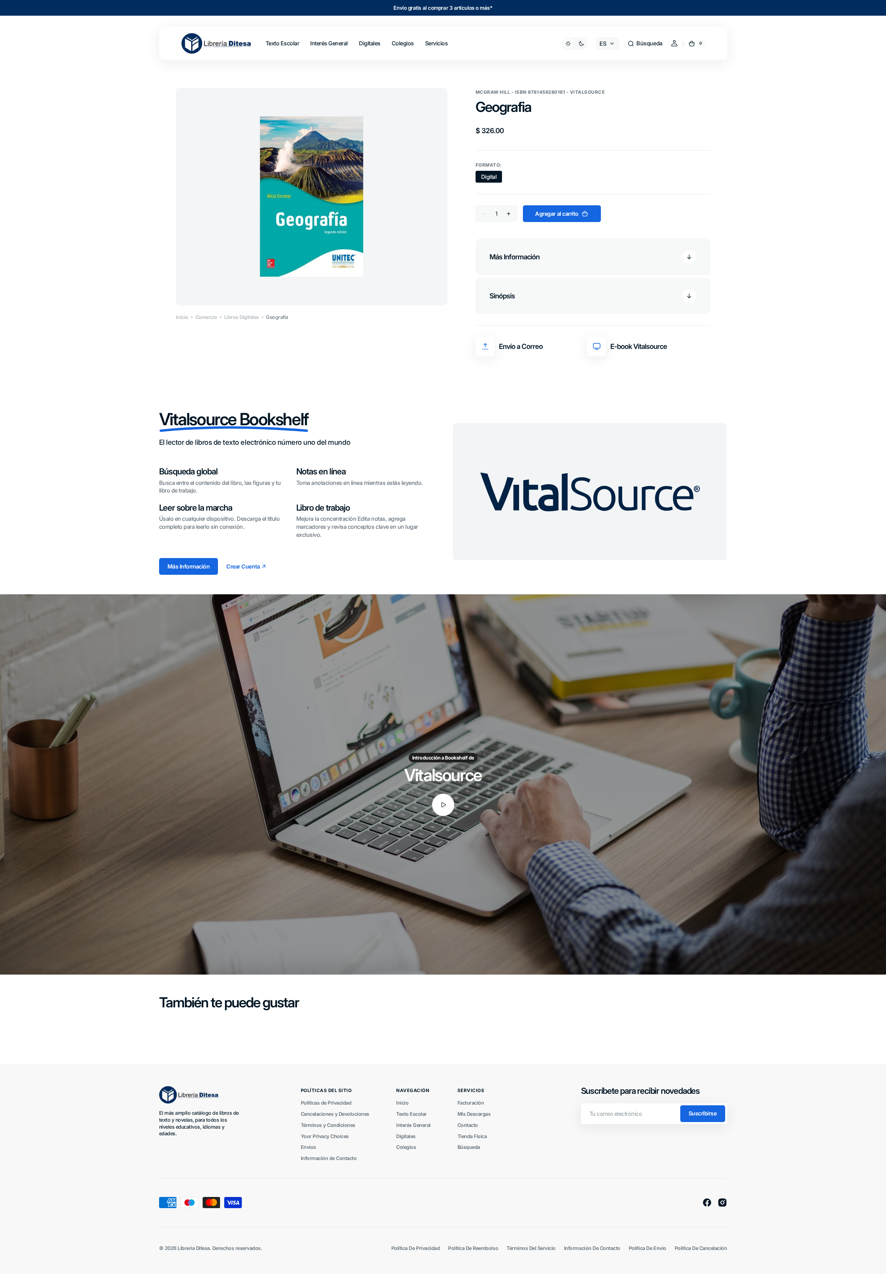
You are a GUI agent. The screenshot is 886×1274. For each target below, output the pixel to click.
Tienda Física (472, 1136)
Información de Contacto (329, 1158)
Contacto (467, 1125)
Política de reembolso (473, 1248)
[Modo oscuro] (575, 43)
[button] (644, 43)
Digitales (406, 1136)
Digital (491, 178)
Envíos (308, 1147)
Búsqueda (468, 1147)
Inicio (182, 317)
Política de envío (647, 1248)
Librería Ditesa (194, 1248)
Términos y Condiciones (328, 1125)
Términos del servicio (531, 1248)
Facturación (470, 1103)
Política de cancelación (701, 1248)
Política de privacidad (415, 1248)
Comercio (206, 317)
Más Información (188, 566)
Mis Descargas (474, 1114)
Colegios (406, 1147)
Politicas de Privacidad (326, 1103)
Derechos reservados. (237, 1248)
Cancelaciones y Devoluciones (335, 1114)
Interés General (413, 1125)
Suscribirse (703, 1113)
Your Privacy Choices (325, 1136)
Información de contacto (592, 1248)
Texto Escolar (411, 1114)
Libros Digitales (241, 317)
